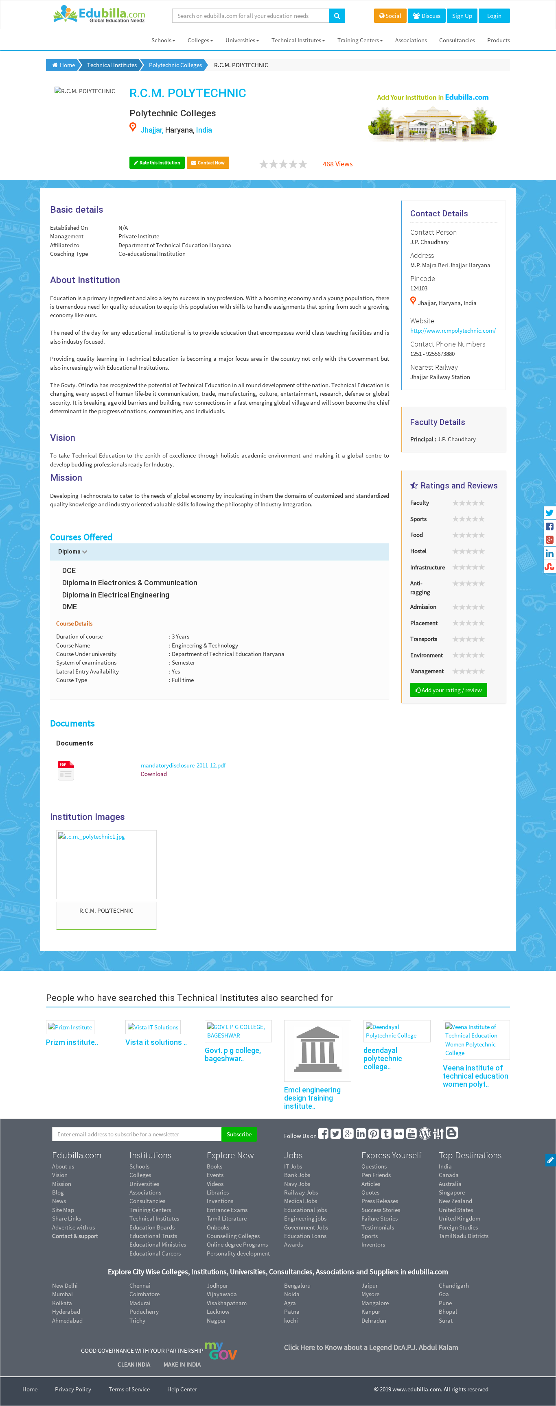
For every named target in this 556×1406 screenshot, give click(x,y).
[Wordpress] (425, 1136)
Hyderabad (66, 1311)
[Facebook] (323, 1136)
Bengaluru (297, 1285)
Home (29, 1389)
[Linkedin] (361, 1136)
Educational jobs (305, 1210)
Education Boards (152, 1227)
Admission (423, 606)
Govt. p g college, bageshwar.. (233, 1054)
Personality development (238, 1253)
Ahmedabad (67, 1320)
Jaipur (369, 1285)
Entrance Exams (227, 1210)
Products (498, 40)
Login (494, 16)
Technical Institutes (296, 40)
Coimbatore (144, 1294)
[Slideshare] (438, 1136)
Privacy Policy (73, 1389)
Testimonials (377, 1227)
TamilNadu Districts (463, 1236)
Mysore (370, 1294)
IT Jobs (293, 1166)
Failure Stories (379, 1218)
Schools (161, 40)
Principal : (423, 439)
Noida (292, 1294)
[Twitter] (336, 1136)
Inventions (220, 1201)
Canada (449, 1175)
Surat (446, 1320)
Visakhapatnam (227, 1303)
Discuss (430, 16)
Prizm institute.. (72, 1042)
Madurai (140, 1303)
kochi (291, 1320)
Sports (418, 519)
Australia (450, 1184)
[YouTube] (412, 1136)
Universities (240, 40)
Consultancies (457, 40)
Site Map (63, 1210)
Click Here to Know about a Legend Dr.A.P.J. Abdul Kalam (371, 1347)
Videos (215, 1184)
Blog (58, 1192)
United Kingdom (459, 1218)
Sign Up (462, 16)
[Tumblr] (386, 1136)
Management (427, 671)
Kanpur (370, 1311)
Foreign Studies (458, 1227)
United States (456, 1210)
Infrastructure (427, 567)
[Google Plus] (349, 1136)
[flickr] (399, 1136)
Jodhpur (217, 1285)
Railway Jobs (301, 1192)
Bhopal (448, 1311)
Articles (370, 1184)
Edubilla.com (77, 1155)
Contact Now (211, 162)
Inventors (373, 1244)
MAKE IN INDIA (182, 1364)
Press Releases (379, 1201)
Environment (426, 655)
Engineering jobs (305, 1218)
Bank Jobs (297, 1175)
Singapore (452, 1192)
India (445, 1166)
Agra (290, 1303)
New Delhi (65, 1285)
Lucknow (218, 1311)
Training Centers (358, 40)
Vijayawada (222, 1294)
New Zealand (455, 1201)
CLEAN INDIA (134, 1364)
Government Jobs (306, 1227)
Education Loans (305, 1236)
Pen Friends (376, 1175)
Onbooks (218, 1227)
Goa (444, 1294)
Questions (374, 1166)
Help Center (182, 1389)
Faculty (419, 502)
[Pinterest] (374, 1136)
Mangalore (375, 1303)
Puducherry (144, 1311)
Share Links (66, 1218)
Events (215, 1175)
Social (393, 16)
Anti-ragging (420, 587)
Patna (292, 1311)
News (59, 1201)
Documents (72, 723)
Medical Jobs (300, 1201)
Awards (293, 1244)
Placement (424, 623)
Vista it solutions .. (156, 1042)
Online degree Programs (237, 1244)
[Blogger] (452, 1136)
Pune (445, 1303)
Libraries (218, 1192)
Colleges (198, 40)
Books (214, 1166)
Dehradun (373, 1320)
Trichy (137, 1320)
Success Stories (380, 1210)
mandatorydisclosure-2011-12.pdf (183, 765)
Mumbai (62, 1294)
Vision (60, 1175)
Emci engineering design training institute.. (312, 1098)
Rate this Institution (159, 162)
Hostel (418, 551)
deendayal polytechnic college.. (382, 1058)
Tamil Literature (227, 1218)
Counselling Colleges (233, 1236)
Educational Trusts (153, 1236)
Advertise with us (73, 1227)
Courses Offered (81, 537)
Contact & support (75, 1236)
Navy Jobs (297, 1184)
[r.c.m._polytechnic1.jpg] (106, 864)
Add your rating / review (452, 690)
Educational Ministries (157, 1244)
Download (154, 774)
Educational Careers (155, 1253)
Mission (61, 1184)
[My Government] (221, 1350)
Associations (411, 40)
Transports (423, 639)
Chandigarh (454, 1285)
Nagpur (216, 1320)
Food (416, 534)
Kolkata (62, 1303)
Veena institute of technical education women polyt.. (475, 1076)
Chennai (140, 1285)
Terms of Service (129, 1389)
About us (63, 1166)
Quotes (370, 1192)
